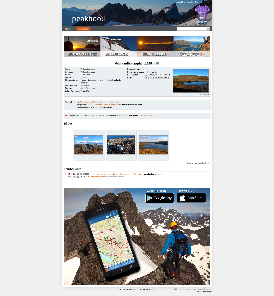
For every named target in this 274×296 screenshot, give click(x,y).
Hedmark (84, 83)
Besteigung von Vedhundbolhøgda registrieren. (99, 102)
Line (160, 174)
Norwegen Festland (105, 80)
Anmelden (180, 2)
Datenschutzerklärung (183, 289)
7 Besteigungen (108, 105)
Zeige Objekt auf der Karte (156, 78)
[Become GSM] (137, 46)
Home (68, 29)
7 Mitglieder (97, 105)
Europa (83, 80)
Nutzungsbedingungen (203, 289)
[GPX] (169, 75)
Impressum (205, 2)
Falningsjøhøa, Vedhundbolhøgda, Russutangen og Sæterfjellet (117, 174)
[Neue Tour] (78, 102)
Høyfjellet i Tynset (98, 177)
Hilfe (197, 2)
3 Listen (100, 107)
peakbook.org (131, 289)
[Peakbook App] (137, 236)
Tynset (83, 77)
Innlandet (117, 80)
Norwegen (91, 80)
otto (122, 177)
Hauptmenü (83, 29)
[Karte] (168, 78)
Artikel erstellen (147, 115)
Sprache (190, 2)
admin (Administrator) (89, 88)
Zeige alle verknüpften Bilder (198, 163)
